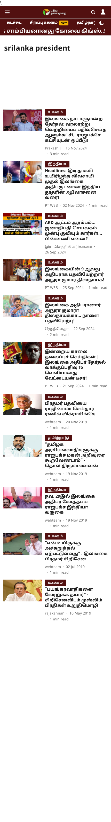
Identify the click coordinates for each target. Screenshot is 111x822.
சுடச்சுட (14, 23)
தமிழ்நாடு (87, 23)
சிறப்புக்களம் (44, 23)
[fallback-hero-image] (24, 133)
